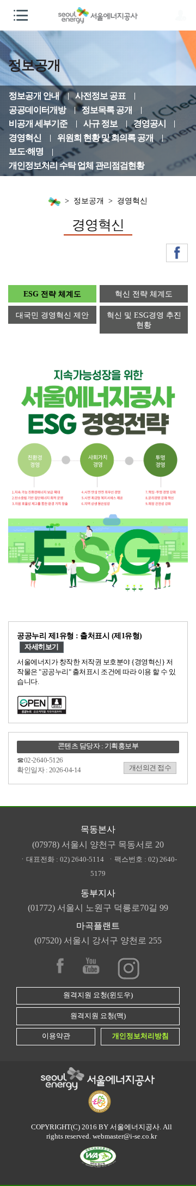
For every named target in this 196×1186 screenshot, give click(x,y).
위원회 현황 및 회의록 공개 (105, 137)
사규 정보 (100, 123)
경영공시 (149, 123)
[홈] (54, 201)
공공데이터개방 (37, 109)
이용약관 (56, 1036)
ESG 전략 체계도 (52, 293)
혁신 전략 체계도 (144, 293)
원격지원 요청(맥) (98, 1016)
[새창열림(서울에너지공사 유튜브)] (91, 966)
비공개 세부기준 (38, 123)
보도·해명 (26, 151)
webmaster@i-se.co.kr (125, 1136)
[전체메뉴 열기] (20, 15)
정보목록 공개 (107, 109)
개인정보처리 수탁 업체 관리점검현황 (76, 165)
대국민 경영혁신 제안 (52, 315)
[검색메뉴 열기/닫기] (182, 15)
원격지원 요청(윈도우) (98, 995)
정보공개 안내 (34, 95)
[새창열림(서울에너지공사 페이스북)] (177, 253)
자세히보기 (41, 647)
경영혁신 (25, 137)
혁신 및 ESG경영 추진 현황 (144, 320)
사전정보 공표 (100, 95)
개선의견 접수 (150, 768)
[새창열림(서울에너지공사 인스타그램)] (128, 966)
